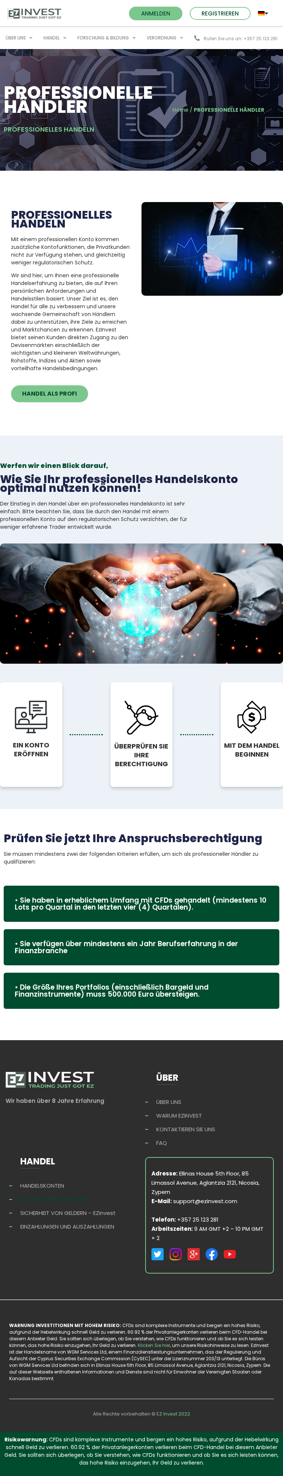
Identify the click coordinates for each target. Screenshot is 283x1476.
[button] (155, 13)
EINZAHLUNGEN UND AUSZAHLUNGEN (67, 1226)
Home (180, 110)
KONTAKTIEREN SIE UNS (185, 1129)
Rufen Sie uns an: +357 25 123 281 (240, 38)
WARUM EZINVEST (179, 1115)
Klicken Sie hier (154, 1345)
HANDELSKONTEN (42, 1186)
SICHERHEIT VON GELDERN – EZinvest (68, 1213)
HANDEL (51, 38)
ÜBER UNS (16, 38)
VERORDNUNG (162, 38)
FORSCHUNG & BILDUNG (103, 38)
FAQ (161, 1143)
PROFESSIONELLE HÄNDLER (53, 1199)
